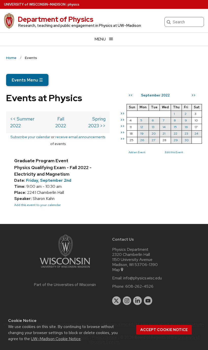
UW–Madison (34, 4)
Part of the (65, 284)
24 (196, 133)
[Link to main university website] (65, 268)
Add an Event (137, 152)
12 (142, 127)
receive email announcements (80, 136)
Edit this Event (174, 152)
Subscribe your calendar (30, 136)
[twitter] (116, 300)
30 (186, 140)
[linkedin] (137, 300)
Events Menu (27, 80)
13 (153, 127)
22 (175, 133)
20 (154, 133)
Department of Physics (55, 19)
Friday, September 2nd (48, 180)
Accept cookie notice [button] (164, 329)
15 (175, 127)
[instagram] (127, 300)
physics (73, 4)
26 (142, 140)
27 (153, 140)
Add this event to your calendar (37, 205)
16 (186, 127)
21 (164, 133)
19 (142, 133)
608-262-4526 (139, 286)
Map (116, 269)
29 (176, 140)
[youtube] (148, 300)
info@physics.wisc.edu (142, 278)
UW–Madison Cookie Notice (56, 338)
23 (186, 133)
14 (164, 127)
